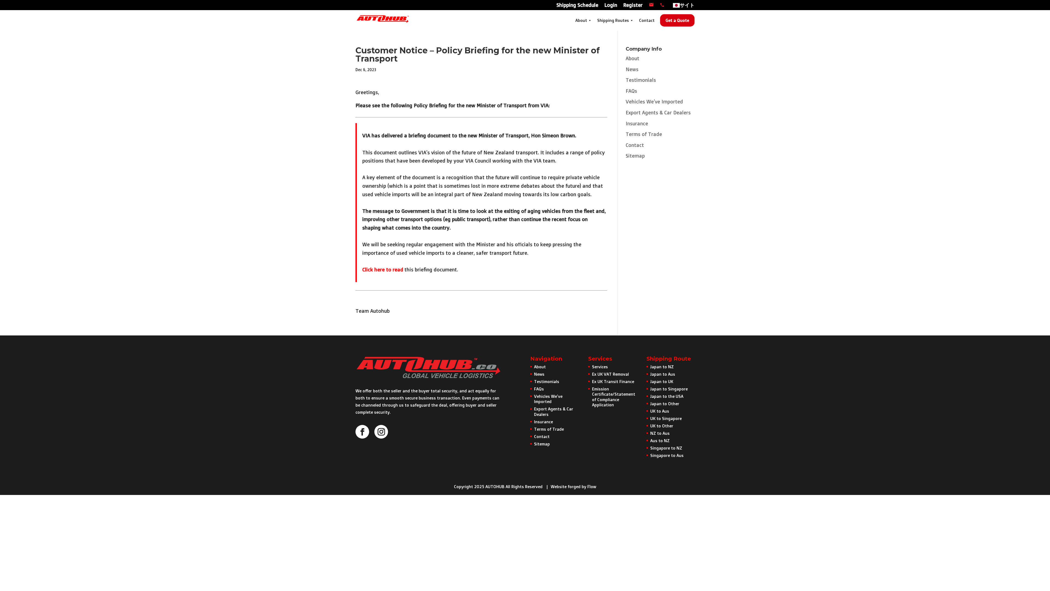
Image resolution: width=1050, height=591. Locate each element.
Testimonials (641, 80)
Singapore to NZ (666, 448)
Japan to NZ (662, 366)
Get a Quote (677, 20)
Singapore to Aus (667, 455)
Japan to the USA (666, 396)
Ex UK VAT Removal (610, 374)
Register (633, 5)
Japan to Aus (662, 374)
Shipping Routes (613, 20)
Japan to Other (664, 403)
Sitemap (635, 156)
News (632, 69)
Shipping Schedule (577, 5)
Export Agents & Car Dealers (658, 112)
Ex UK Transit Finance (613, 381)
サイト (687, 5)
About (581, 20)
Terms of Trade (644, 134)
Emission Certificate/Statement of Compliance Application (613, 397)
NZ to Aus (660, 433)
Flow (591, 486)
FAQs (631, 91)
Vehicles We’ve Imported (654, 102)
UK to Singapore (666, 418)
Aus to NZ (660, 440)
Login (610, 5)
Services (600, 366)
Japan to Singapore (669, 389)
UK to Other (661, 425)
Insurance (637, 123)
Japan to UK (661, 381)
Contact (647, 20)
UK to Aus (659, 411)
